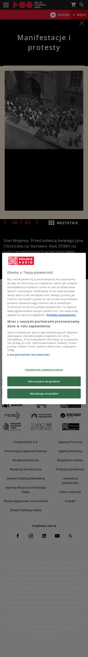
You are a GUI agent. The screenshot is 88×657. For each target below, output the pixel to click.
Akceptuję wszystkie (44, 393)
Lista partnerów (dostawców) (28, 354)
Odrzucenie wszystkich (44, 381)
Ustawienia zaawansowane (44, 369)
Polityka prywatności (61, 315)
